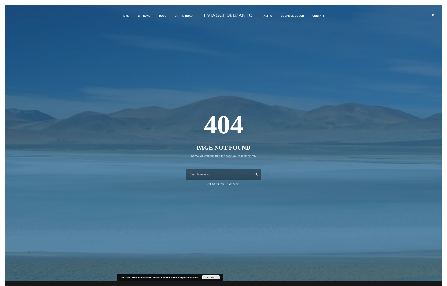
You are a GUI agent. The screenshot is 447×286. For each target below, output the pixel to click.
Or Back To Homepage (223, 184)
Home (126, 15)
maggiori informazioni (188, 277)
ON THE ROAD (184, 15)
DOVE (162, 15)
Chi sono (144, 15)
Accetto (211, 277)
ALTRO (267, 15)
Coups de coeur (292, 15)
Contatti (318, 15)
